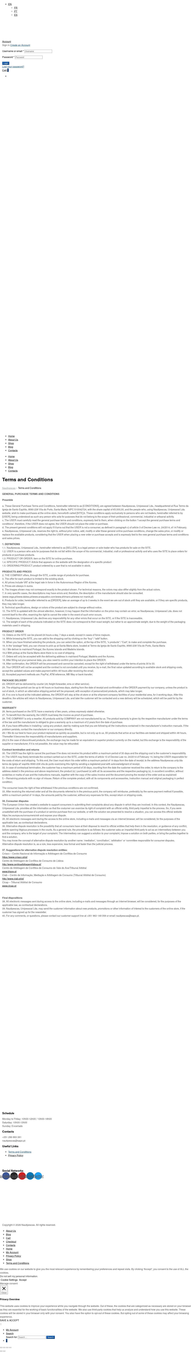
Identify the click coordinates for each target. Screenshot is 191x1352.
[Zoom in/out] (10, 1347)
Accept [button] (22, 1280)
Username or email (13, 51)
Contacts (13, 450)
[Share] (4, 1347)
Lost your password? (13, 66)
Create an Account (20, 45)
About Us (13, 439)
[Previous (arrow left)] (1, 1351)
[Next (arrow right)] (4, 1351)
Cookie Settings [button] (9, 1280)
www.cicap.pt (9, 885)
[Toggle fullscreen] (7, 1347)
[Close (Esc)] (1, 1347)
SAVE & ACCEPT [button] (9, 1320)
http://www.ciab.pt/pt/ (13, 878)
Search (10, 1333)
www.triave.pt (9, 871)
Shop (11, 443)
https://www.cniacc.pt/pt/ (14, 857)
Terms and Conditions (19, 1152)
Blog (10, 447)
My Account (12, 1252)
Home (11, 436)
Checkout (11, 1241)
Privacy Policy (15, 1155)
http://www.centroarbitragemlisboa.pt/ (21, 864)
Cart (8, 1238)
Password (8, 57)
